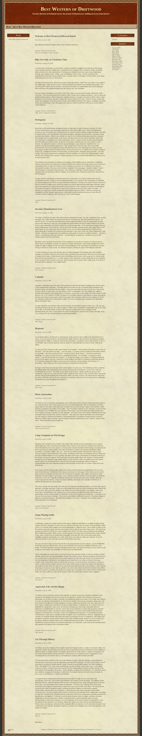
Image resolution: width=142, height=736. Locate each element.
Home (8, 27)
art (39, 716)
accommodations (44, 52)
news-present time (44, 428)
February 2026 (117, 58)
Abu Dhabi (96, 293)
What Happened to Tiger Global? (62, 146)
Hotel (50, 52)
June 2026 (115, 51)
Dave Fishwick (47, 99)
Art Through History (45, 639)
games (41, 579)
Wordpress (83, 729)
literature (53, 113)
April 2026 (115, 54)
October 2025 (116, 64)
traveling (55, 52)
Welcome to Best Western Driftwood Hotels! (55, 36)
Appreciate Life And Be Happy (49, 586)
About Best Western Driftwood (27, 27)
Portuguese (40, 119)
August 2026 (116, 48)
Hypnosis (39, 328)
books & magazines (44, 113)
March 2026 (116, 56)
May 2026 (115, 53)
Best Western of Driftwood (71, 9)
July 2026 (115, 49)
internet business (44, 508)
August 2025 (116, 68)
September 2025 (117, 66)
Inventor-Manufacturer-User (48, 208)
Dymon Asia (81, 529)
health (40, 387)
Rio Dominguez (40, 174)
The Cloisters (97, 729)
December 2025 (117, 61)
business (41, 270)
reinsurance (57, 605)
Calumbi (39, 276)
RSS (11, 730)
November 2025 (117, 63)
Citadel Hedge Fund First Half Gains (47, 237)
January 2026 (116, 59)
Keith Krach (62, 297)
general (41, 632)
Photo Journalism (43, 394)
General (43, 51)
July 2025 (115, 69)
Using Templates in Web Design (50, 435)
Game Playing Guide (44, 514)
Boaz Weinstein (90, 138)
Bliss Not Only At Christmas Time (51, 59)
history (41, 321)
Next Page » (38, 722)
